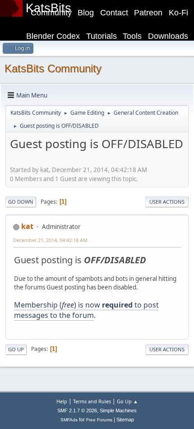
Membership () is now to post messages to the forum (86, 310)
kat (27, 226)
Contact (114, 12)
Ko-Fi (178, 12)
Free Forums (99, 419)
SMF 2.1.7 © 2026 (77, 410)
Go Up (16, 349)
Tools (132, 36)
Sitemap (125, 419)
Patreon (148, 12)
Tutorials (101, 36)
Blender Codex (53, 36)
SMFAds (69, 419)
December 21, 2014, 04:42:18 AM (50, 240)
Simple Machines (118, 410)
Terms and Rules (92, 401)
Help (61, 401)
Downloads (168, 36)
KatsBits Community (53, 68)
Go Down (20, 201)
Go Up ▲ (127, 401)
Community (51, 12)
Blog (86, 12)
